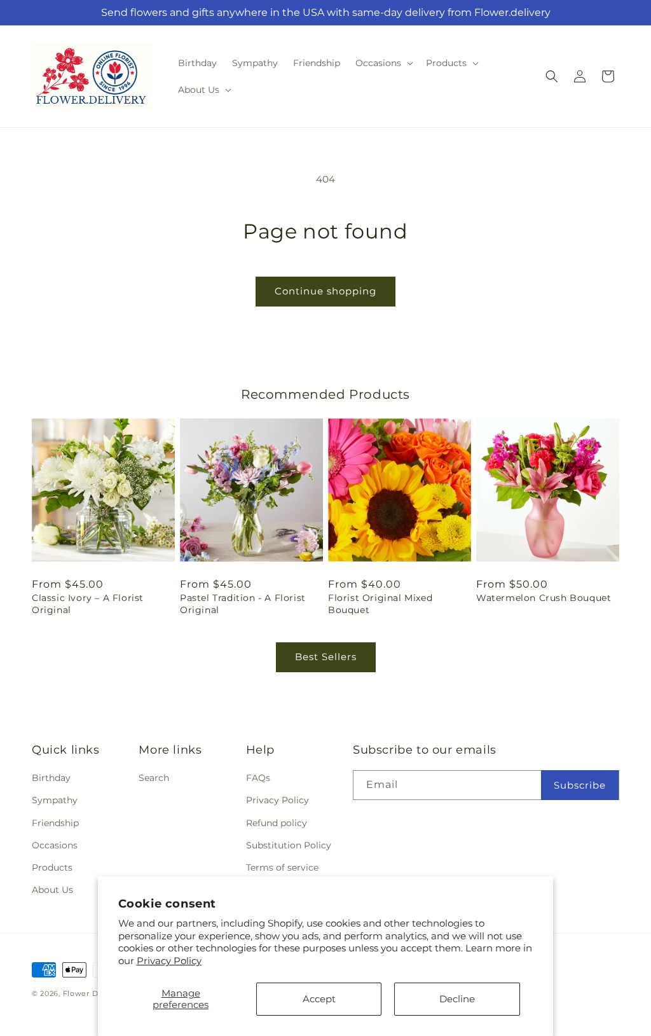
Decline (457, 999)
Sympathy (55, 800)
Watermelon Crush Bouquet (543, 598)
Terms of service (282, 867)
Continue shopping (325, 291)
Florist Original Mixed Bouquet (380, 603)
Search (154, 778)
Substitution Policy (288, 845)
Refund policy (276, 823)
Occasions (55, 845)
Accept (319, 999)
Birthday (51, 778)
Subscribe (580, 785)
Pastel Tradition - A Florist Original (243, 603)
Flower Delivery (94, 993)
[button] (383, 63)
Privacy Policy (169, 961)
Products (52, 867)
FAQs (258, 778)
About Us (52, 889)
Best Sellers (326, 657)
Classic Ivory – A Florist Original (88, 603)
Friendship (55, 823)
